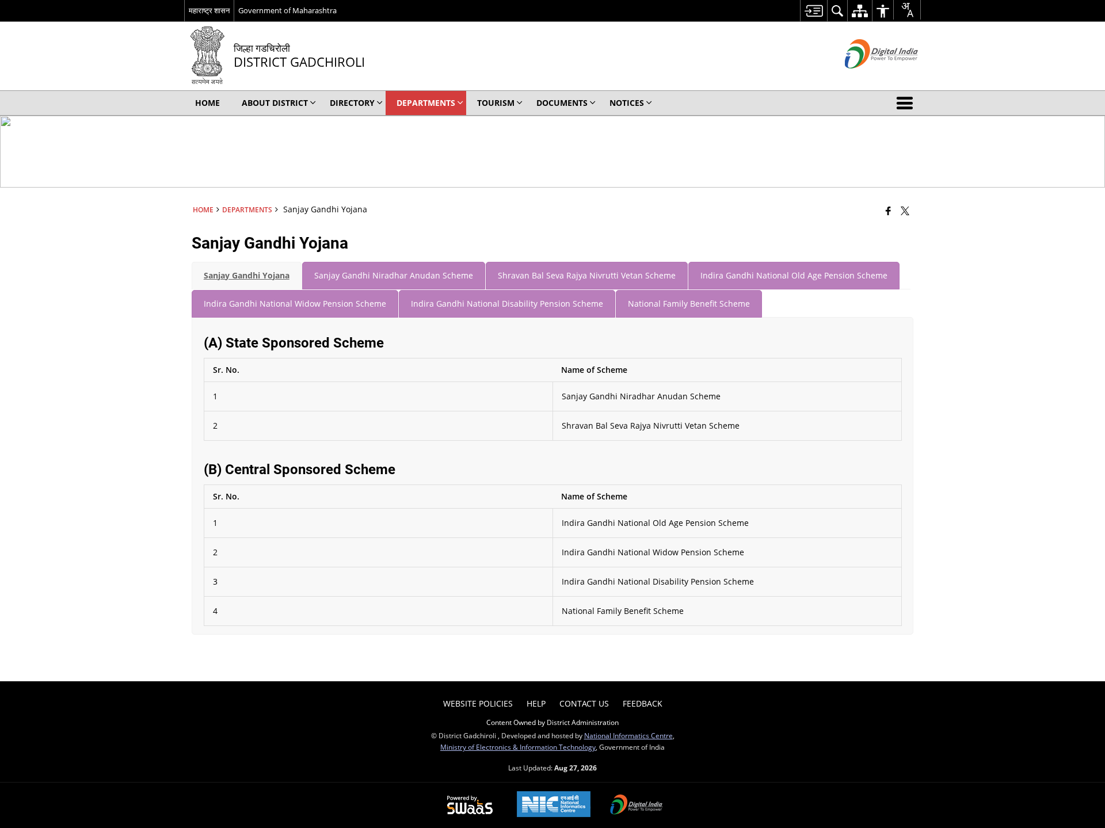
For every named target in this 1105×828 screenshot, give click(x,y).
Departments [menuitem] (426, 102)
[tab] (247, 275)
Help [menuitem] (536, 703)
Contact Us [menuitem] (584, 703)
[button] (907, 103)
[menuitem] (813, 10)
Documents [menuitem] (562, 102)
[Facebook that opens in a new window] (888, 210)
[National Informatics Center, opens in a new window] (553, 805)
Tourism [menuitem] (496, 102)
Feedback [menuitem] (642, 703)
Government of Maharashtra (287, 10)
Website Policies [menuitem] (478, 703)
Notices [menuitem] (626, 102)
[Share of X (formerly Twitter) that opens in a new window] (905, 210)
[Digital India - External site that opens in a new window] (867, 78)
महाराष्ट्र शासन (209, 10)
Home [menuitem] (207, 102)
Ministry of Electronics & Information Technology (518, 746)
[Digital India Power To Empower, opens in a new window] (636, 805)
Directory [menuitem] (352, 102)
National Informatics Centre (628, 735)
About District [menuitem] (275, 102)
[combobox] (907, 10)
